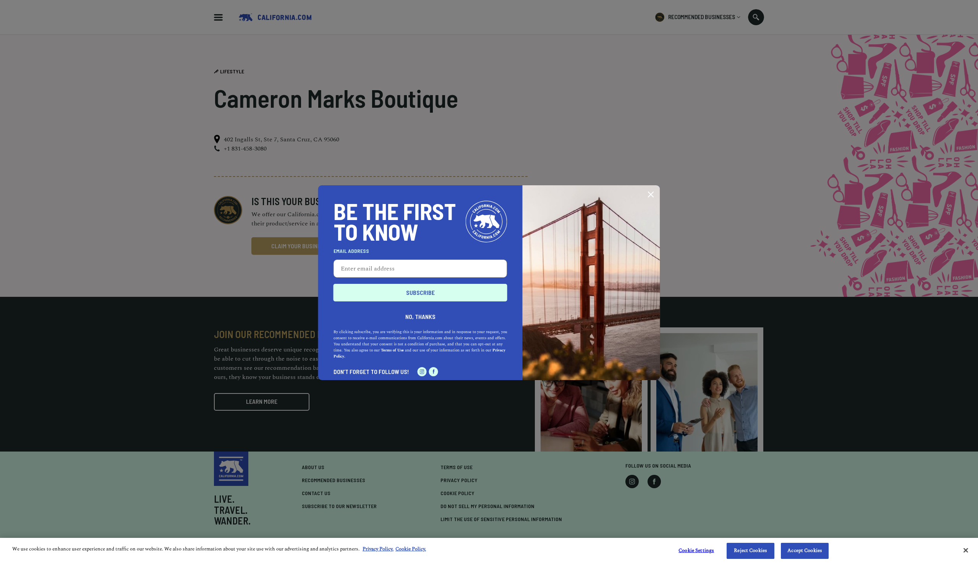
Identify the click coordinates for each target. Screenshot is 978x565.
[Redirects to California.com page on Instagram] (422, 371)
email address (351, 251)
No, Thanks (420, 316)
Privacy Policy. (378, 549)
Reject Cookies (750, 550)
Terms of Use (392, 350)
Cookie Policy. (410, 549)
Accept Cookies (804, 550)
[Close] (965, 550)
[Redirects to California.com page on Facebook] (433, 371)
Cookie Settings (696, 550)
